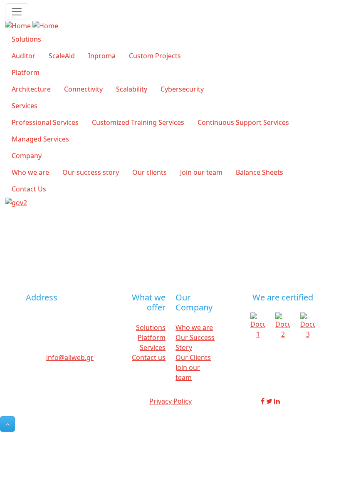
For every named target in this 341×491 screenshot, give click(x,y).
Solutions (26, 39)
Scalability (131, 89)
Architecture (31, 89)
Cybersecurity (182, 89)
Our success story (90, 172)
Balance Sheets (259, 172)
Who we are (30, 172)
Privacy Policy (170, 401)
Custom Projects (155, 55)
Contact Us (29, 188)
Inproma (102, 55)
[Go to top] (7, 424)
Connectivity (83, 89)
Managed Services (40, 139)
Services (24, 105)
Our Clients (193, 357)
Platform (26, 72)
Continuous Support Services (243, 122)
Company (27, 155)
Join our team (201, 172)
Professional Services (45, 122)
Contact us (149, 357)
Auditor (23, 55)
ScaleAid (62, 55)
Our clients (149, 172)
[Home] (31, 25)
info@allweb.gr (70, 357)
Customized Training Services (138, 122)
